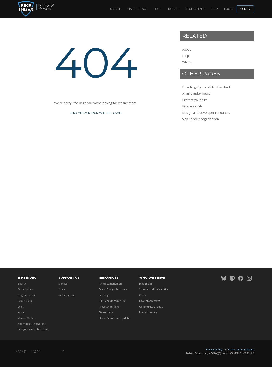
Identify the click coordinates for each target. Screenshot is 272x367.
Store (61, 289)
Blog (158, 8)
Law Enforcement (149, 301)
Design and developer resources (206, 112)
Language (21, 351)
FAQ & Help (25, 301)
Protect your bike (195, 100)
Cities (142, 295)
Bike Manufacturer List (112, 301)
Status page (106, 312)
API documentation (110, 283)
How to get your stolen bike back (206, 87)
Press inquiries (148, 312)
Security (103, 295)
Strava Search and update (114, 318)
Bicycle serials (192, 106)
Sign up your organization (200, 119)
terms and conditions (241, 349)
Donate (174, 8)
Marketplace (137, 8)
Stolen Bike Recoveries (31, 324)
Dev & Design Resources (113, 289)
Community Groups (151, 306)
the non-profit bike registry (46, 7)
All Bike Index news (196, 93)
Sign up (245, 9)
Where (187, 62)
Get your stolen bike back (33, 329)
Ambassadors (66, 295)
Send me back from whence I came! (96, 112)
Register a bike (27, 295)
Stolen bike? (195, 8)
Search (115, 8)
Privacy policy (214, 349)
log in (228, 8)
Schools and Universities (154, 289)
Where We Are (26, 318)
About (186, 49)
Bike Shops (145, 283)
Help (214, 8)
